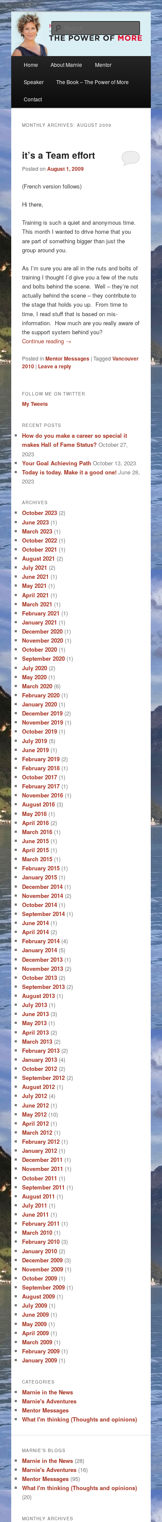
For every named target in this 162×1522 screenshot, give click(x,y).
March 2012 (37, 1132)
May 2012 (34, 1114)
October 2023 (39, 512)
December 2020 (42, 631)
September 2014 (43, 914)
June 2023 (35, 522)
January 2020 (39, 704)
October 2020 (39, 649)
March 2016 (37, 832)
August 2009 (38, 1296)
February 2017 (41, 786)
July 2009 (34, 1305)
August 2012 (38, 1087)
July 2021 (34, 567)
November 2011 (42, 1168)
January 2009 (39, 1360)
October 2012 (39, 1068)
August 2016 (38, 804)
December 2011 (42, 1159)
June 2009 (35, 1314)
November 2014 (42, 895)
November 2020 (42, 640)
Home (31, 64)
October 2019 (39, 731)
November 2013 (42, 968)
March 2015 (37, 859)
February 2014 (41, 941)
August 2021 (38, 558)
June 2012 (35, 1105)
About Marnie (66, 64)
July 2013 (34, 1005)
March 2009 (37, 1342)
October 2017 (39, 777)
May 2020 (34, 677)
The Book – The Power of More (92, 81)
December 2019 (42, 713)
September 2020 (43, 658)
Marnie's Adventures (49, 1401)
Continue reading (46, 341)
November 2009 (42, 1269)
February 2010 (41, 1241)
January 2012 (39, 1150)
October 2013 (39, 977)
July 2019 (34, 741)
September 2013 (43, 986)
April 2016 (35, 823)
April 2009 (35, 1333)
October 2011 (39, 1178)
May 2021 (34, 585)
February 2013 (41, 1050)
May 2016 (34, 814)
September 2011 (43, 1187)
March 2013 (37, 1041)
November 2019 (42, 722)
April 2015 (35, 850)
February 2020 (41, 695)
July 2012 (34, 1096)
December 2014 (42, 886)
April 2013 (35, 1032)
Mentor (103, 64)
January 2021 (39, 622)
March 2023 (37, 531)
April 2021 (35, 595)
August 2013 (38, 996)
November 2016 (42, 795)
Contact (33, 99)
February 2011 (41, 1223)
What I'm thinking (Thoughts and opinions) (79, 1419)
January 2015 (39, 877)
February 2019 (41, 759)
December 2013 (42, 959)
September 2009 (43, 1287)
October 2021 (39, 549)
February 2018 (41, 768)
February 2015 (41, 868)
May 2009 (34, 1324)
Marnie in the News (47, 1392)
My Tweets (35, 404)
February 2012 (41, 1141)
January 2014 (39, 950)
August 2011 (38, 1196)
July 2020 (34, 668)
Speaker (34, 81)
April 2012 (35, 1123)
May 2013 (34, 1023)
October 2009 (39, 1278)
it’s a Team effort (58, 154)
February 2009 (41, 1351)
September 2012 (43, 1077)
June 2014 (35, 923)
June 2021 (35, 576)
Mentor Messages (67, 358)
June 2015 (35, 841)
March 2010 (37, 1232)
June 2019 (35, 750)
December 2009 (42, 1260)
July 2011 (34, 1205)
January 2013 (39, 1059)
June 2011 (35, 1214)
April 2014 (35, 932)
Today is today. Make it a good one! (69, 472)
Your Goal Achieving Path (56, 463)
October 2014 (39, 905)
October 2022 (39, 540)
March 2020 (37, 686)
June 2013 (35, 1014)
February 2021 (41, 613)
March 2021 (37, 604)
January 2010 (39, 1251)
